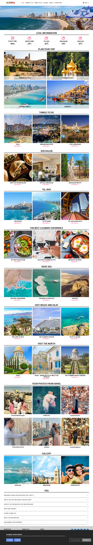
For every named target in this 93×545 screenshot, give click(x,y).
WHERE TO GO (29, 3)
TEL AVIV (46, 190)
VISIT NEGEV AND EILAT (46, 305)
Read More (86, 540)
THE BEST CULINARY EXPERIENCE (46, 228)
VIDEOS (51, 3)
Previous (6, 130)
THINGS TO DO (38, 3)
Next (87, 131)
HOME (22, 3)
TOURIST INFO (58, 3)
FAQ (47, 491)
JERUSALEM (46, 151)
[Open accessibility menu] (91, 10)
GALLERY (45, 3)
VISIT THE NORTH (46, 344)
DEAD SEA (46, 267)
